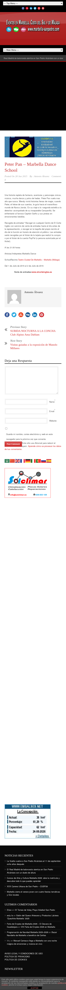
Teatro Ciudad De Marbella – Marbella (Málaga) (39, 259)
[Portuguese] (38, 460)
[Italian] (33, 460)
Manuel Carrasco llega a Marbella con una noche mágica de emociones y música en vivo (32, 942)
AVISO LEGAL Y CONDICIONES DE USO (24, 953)
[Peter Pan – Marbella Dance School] (33, 147)
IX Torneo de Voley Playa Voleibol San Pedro (35, 909)
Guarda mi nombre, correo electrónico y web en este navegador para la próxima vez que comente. (29, 436)
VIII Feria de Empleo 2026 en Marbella (38, 926)
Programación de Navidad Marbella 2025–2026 (27, 932)
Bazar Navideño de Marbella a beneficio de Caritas (32, 934)
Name (51, 401)
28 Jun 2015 (21, 176)
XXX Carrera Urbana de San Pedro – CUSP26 (27, 886)
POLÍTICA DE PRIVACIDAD (17, 956)
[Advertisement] (33, 96)
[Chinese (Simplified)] (12, 460)
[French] (22, 460)
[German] (28, 460)
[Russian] (43, 460)
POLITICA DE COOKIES (16, 959)
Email (51, 411)
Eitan (9, 909)
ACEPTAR (34, 988)
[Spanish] (49, 460)
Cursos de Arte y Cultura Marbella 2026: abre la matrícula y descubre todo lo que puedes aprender (33, 879)
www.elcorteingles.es (42, 271)
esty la (10, 915)
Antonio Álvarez (41, 176)
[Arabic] (7, 460)
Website (52, 420)
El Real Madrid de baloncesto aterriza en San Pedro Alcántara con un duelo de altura (30, 871)
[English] (17, 460)
